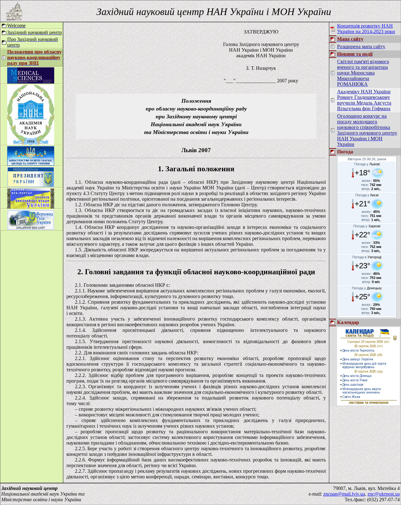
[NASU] (30, 143)
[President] (30, 185)
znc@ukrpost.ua (383, 494)
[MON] (30, 164)
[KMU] (30, 206)
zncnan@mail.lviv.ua (344, 494)
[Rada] (30, 228)
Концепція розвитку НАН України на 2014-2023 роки (366, 28)
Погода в (366, 257)
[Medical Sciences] (30, 82)
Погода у (367, 164)
